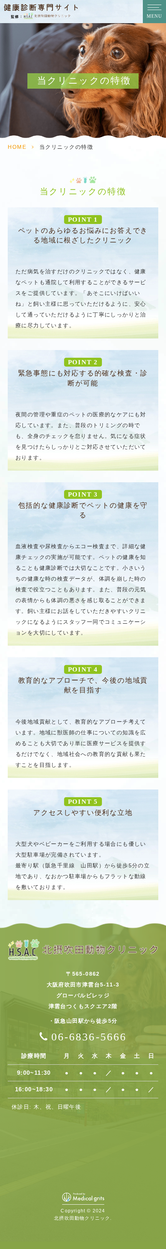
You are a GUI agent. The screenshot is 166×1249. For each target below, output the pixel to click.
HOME (17, 147)
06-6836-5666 (89, 1037)
